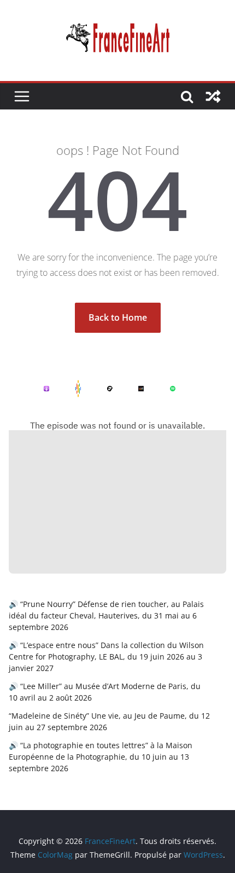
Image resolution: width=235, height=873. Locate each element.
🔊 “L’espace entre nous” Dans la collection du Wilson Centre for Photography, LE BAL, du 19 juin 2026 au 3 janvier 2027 (106, 656)
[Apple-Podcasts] (37, 388)
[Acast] (101, 388)
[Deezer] (132, 388)
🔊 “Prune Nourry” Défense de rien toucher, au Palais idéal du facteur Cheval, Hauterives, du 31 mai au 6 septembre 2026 (106, 615)
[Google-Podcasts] (69, 388)
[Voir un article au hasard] (213, 96)
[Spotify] (164, 388)
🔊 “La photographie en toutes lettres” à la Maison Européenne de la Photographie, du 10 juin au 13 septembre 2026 (100, 756)
